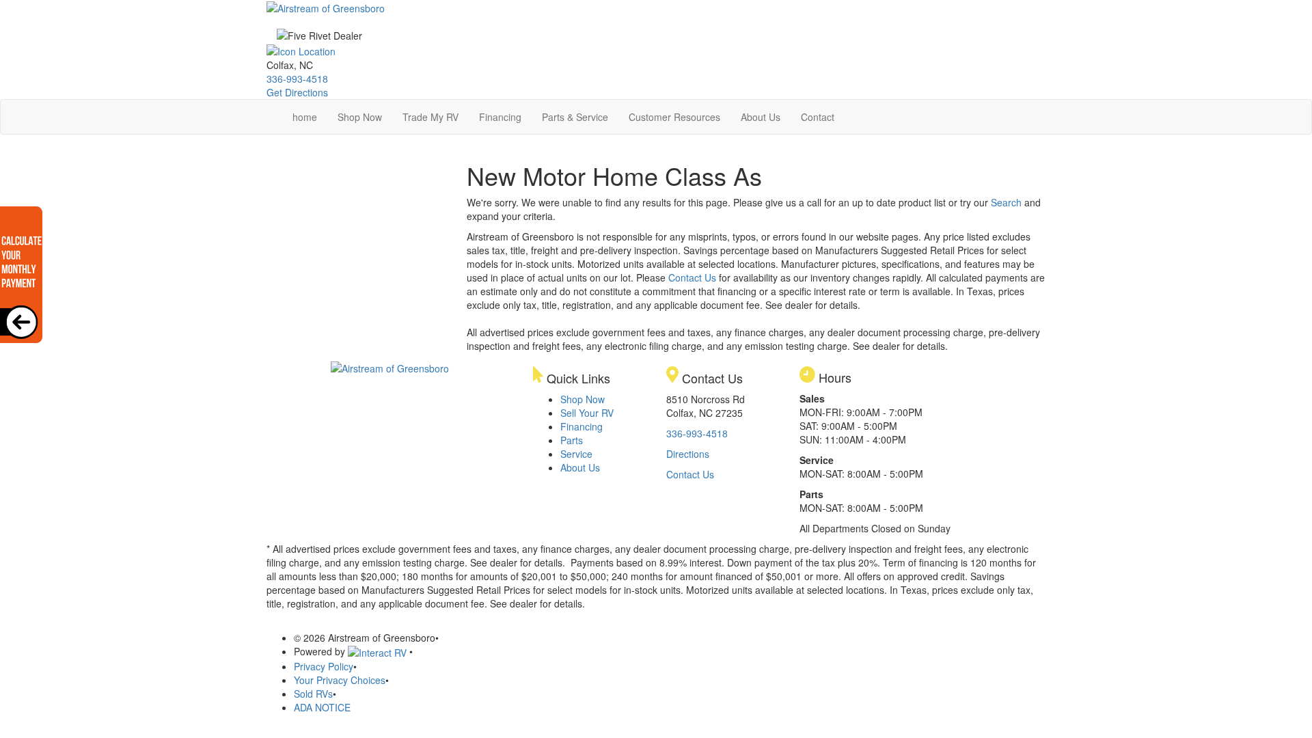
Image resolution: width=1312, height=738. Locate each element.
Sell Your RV (587, 413)
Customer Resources (674, 117)
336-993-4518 (297, 78)
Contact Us (692, 277)
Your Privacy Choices (339, 680)
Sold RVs (313, 693)
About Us (760, 117)
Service (576, 454)
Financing (500, 117)
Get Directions (297, 92)
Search (1006, 202)
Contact (817, 117)
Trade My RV (430, 117)
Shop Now (360, 117)
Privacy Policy (323, 666)
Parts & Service (575, 117)
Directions (687, 454)
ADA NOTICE (322, 707)
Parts (571, 440)
